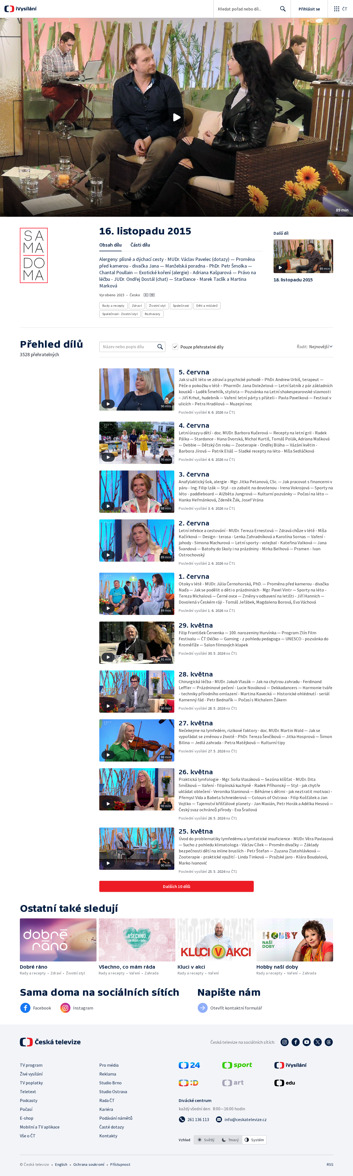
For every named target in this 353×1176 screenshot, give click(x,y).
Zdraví (137, 305)
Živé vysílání (31, 1074)
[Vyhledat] (160, 347)
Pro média (109, 1065)
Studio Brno (110, 1082)
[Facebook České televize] (295, 1042)
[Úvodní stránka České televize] (51, 1042)
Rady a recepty (113, 305)
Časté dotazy (111, 1127)
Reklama (107, 1074)
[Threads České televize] (328, 1042)
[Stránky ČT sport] (237, 1067)
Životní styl (157, 305)
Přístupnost (120, 1164)
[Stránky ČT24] (189, 1067)
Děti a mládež (207, 305)
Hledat (283, 9)
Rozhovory (153, 314)
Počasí (26, 1109)
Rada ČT (107, 1100)
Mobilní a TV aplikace (40, 1127)
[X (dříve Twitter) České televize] (317, 1042)
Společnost (181, 305)
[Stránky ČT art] (233, 1084)
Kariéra (106, 1109)
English (61, 1164)
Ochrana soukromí (88, 1164)
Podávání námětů (115, 1118)
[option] (206, 1140)
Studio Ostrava (113, 1091)
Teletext (28, 1091)
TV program (31, 1065)
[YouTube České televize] (306, 1042)
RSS (330, 1164)
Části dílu (140, 245)
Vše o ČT (28, 1135)
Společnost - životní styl (120, 314)
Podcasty (28, 1100)
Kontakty (108, 1135)
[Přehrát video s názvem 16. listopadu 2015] (176, 117)
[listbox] (230, 1140)
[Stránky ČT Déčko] (188, 1084)
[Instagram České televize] (284, 1042)
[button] (176, 117)
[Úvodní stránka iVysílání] (25, 9)
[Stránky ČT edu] (284, 1084)
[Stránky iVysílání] (290, 1067)
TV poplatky (31, 1082)
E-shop (26, 1118)
